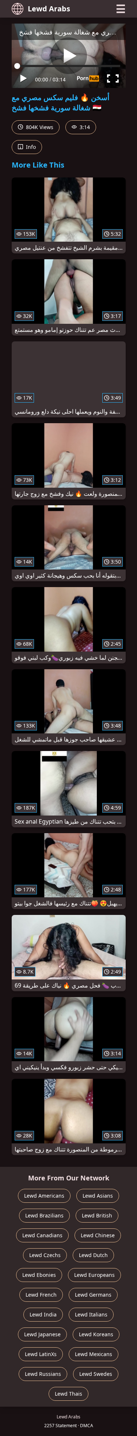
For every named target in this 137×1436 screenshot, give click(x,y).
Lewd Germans (93, 1294)
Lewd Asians (98, 1195)
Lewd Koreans (96, 1334)
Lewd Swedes (95, 1373)
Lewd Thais (68, 1393)
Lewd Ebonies (39, 1274)
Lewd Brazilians (44, 1215)
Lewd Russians (43, 1373)
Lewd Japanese (42, 1334)
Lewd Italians (91, 1314)
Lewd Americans (44, 1195)
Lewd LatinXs (41, 1354)
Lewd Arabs (49, 9)
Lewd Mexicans (93, 1354)
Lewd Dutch (93, 1255)
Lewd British (97, 1215)
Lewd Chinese (98, 1235)
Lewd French (41, 1294)
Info (30, 146)
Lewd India (43, 1314)
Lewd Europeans (94, 1274)
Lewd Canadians (42, 1235)
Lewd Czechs (45, 1255)
